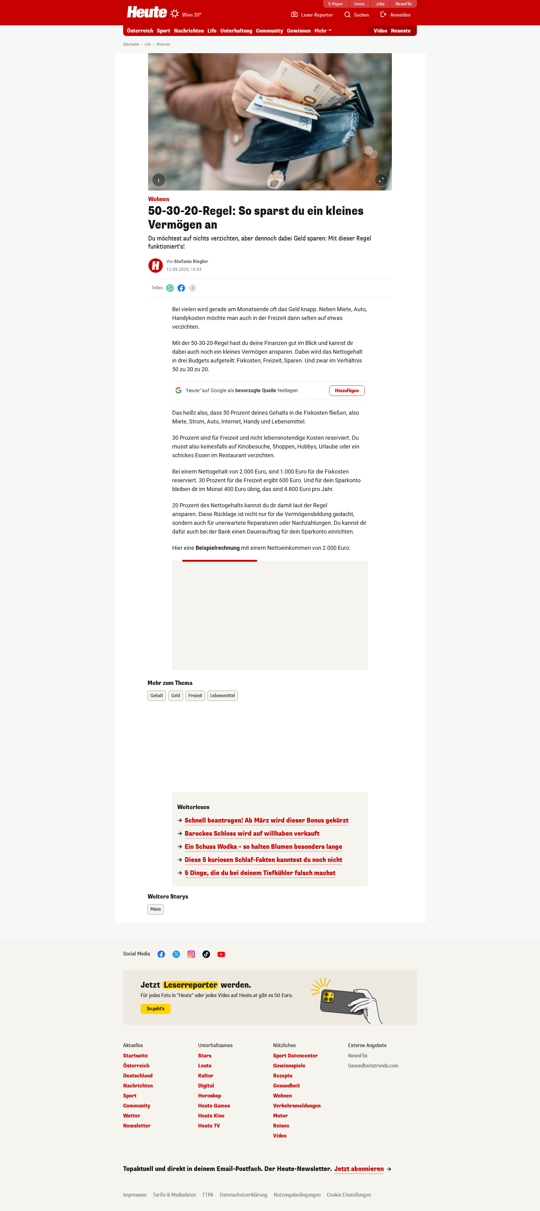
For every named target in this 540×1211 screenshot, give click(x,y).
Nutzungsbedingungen (297, 1195)
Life (212, 31)
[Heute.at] (147, 12)
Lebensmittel (222, 696)
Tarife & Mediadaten (174, 1195)
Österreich (140, 31)
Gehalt (156, 696)
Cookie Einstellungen (349, 1195)
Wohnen (163, 44)
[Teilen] (192, 288)
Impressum (135, 1195)
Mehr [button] (320, 31)
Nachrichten (138, 1086)
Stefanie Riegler (191, 262)
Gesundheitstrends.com (373, 1066)
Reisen (281, 1126)
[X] (176, 953)
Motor (280, 1116)
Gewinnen (299, 31)
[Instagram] (191, 953)
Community (269, 31)
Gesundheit (286, 1086)
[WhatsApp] (170, 288)
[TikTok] (206, 953)
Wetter (131, 1116)
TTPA (207, 1195)
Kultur (205, 1076)
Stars (204, 1056)
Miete (155, 909)
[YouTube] (221, 953)
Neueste (401, 31)
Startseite (131, 44)
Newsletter (137, 1126)
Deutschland (137, 1076)
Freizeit (195, 696)
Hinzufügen (347, 391)
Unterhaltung (236, 31)
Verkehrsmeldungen (297, 1106)
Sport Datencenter (295, 1056)
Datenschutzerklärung (244, 1195)
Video (380, 31)
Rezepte (282, 1076)
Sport (163, 31)
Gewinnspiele (289, 1066)
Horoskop (209, 1096)
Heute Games (214, 1106)
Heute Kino (211, 1116)
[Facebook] (181, 288)
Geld (175, 696)
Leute (205, 1066)
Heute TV (209, 1126)
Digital (206, 1086)
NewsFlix (358, 1056)
